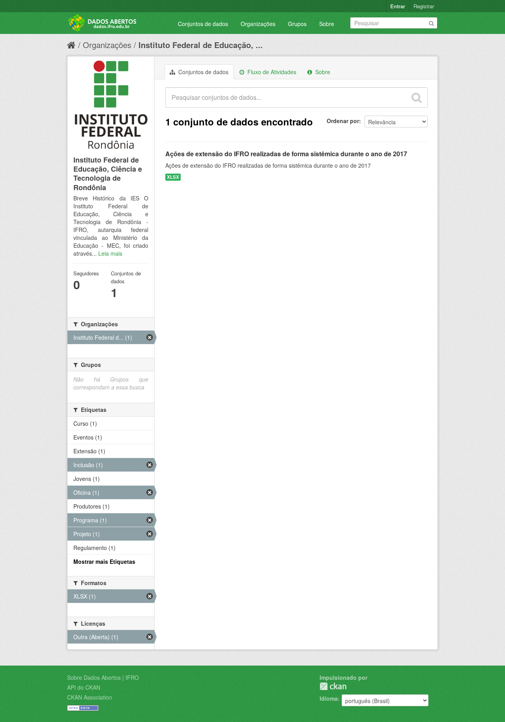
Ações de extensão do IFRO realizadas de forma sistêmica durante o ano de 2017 (286, 153)
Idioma (329, 698)
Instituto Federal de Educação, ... (200, 45)
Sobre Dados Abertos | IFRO (103, 677)
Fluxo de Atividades (271, 72)
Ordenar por (343, 121)
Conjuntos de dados (203, 24)
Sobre (326, 24)
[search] (416, 97)
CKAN (333, 686)
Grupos (297, 24)
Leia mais (110, 253)
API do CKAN (83, 687)
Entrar (397, 6)
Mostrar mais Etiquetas (104, 561)
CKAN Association (89, 697)
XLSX (173, 177)
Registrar (423, 6)
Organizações (258, 24)
